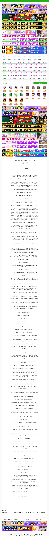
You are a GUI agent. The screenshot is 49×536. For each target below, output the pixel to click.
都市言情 (9, 75)
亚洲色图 (29, 72)
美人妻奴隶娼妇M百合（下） (29, 519)
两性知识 (34, 75)
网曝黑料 (44, 67)
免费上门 (4, 91)
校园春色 (24, 75)
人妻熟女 (29, 70)
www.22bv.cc (3, 0)
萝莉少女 (34, 70)
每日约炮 (27, 91)
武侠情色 (29, 75)
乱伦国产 (24, 67)
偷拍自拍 (9, 72)
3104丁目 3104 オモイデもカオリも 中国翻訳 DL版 (32, 517)
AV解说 (14, 64)
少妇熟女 (24, 72)
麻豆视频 (19, 64)
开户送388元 (4, 104)
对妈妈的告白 (16, 517)
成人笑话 (39, 75)
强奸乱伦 (19, 70)
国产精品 (9, 70)
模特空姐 (19, 67)
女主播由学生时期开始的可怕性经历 (41, 512)
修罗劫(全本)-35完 (38, 519)
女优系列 (34, 64)
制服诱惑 (44, 70)
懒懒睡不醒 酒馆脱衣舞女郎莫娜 (41, 517)
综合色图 (44, 72)
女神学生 (9, 67)
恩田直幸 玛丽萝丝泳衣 (5, 512)
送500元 (27, 98)
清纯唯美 (14, 72)
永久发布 (25, 0)
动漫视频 (39, 64)
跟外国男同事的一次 (17, 519)
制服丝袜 (19, 72)
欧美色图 (34, 72)
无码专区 (14, 70)
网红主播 (34, 67)
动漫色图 (39, 72)
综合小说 (44, 75)
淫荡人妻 (19, 75)
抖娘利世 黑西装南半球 (5, 517)
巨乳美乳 (24, 70)
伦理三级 (29, 64)
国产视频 (9, 64)
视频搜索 (40, 83)
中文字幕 (24, 64)
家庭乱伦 (14, 75)
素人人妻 (14, 67)
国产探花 (29, 67)
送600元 (5, 98)
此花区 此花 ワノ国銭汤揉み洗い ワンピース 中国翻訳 (22, 512)
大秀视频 (39, 70)
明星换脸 (39, 67)
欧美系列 (44, 64)
